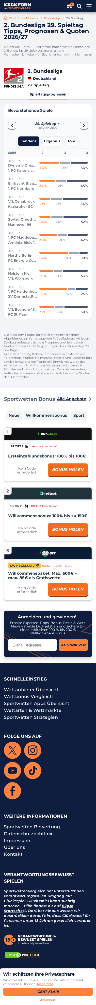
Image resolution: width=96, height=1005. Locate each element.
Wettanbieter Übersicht (31, 689)
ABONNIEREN (73, 645)
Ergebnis (52, 141)
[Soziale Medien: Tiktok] (32, 770)
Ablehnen (47, 1000)
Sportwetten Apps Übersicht (36, 703)
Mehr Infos (45, 984)
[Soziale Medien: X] (12, 750)
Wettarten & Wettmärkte (32, 710)
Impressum (17, 840)
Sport (78, 415)
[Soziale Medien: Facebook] (12, 790)
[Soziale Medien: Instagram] (32, 750)
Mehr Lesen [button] (83, 54)
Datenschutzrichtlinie (29, 833)
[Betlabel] (48, 434)
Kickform (28, 18)
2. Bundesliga (51, 18)
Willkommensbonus (46, 415)
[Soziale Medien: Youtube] (12, 770)
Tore (71, 141)
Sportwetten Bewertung (32, 827)
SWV (12, 18)
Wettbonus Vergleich (28, 696)
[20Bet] (48, 553)
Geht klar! (48, 991)
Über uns (14, 847)
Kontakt (13, 854)
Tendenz (29, 141)
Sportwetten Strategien (31, 717)
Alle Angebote (71, 399)
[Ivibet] (48, 493)
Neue (14, 415)
